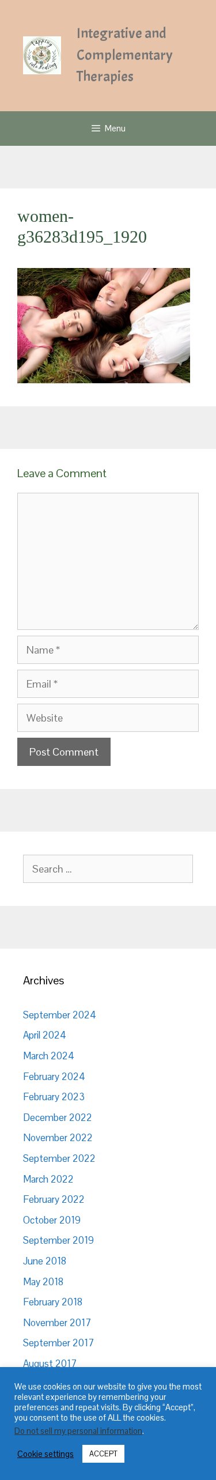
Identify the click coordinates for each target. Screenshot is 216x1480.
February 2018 (52, 1302)
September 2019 (58, 1240)
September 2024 (59, 1015)
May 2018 (43, 1281)
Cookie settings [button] (45, 1454)
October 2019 (52, 1220)
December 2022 (57, 1117)
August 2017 (50, 1363)
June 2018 (44, 1261)
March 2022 (48, 1179)
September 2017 (58, 1342)
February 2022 (54, 1199)
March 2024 (48, 1055)
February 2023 (54, 1096)
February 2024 (54, 1076)
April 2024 (44, 1035)
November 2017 (57, 1322)
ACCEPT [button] (103, 1454)
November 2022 (58, 1137)
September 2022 (59, 1158)
